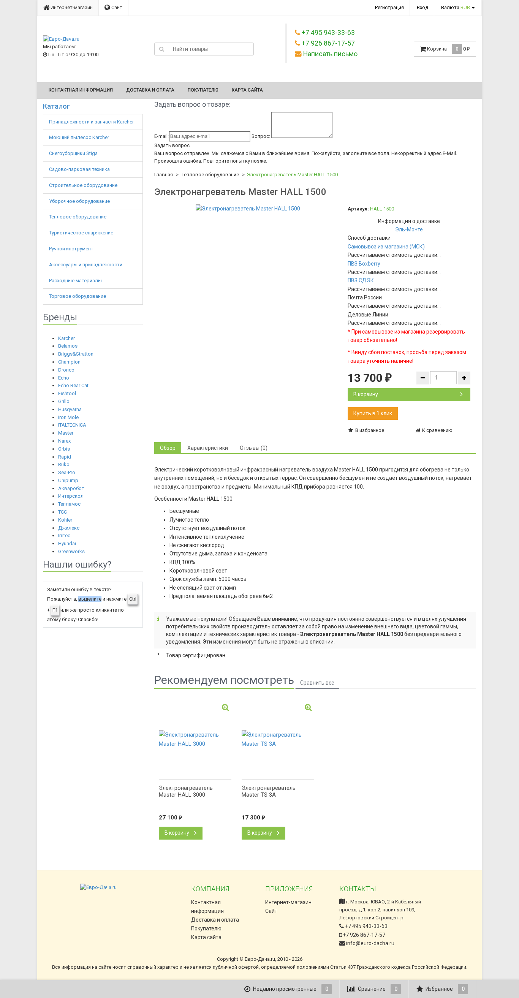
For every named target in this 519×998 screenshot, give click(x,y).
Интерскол (71, 496)
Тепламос (69, 504)
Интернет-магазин (71, 7)
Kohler (65, 520)
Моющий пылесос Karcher (79, 137)
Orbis (64, 449)
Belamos (68, 346)
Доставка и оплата (150, 90)
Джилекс (68, 528)
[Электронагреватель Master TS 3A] (278, 739)
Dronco (66, 370)
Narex (64, 441)
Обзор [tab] (168, 448)
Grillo (64, 401)
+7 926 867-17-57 (363, 935)
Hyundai (67, 543)
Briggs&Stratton (75, 354)
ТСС (62, 512)
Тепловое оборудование (78, 217)
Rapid (64, 457)
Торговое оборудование (78, 296)
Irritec (64, 535)
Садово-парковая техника (80, 169)
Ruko (64, 464)
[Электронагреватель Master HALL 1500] (248, 208)
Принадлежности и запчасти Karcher (92, 122)
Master (65, 433)
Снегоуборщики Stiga (73, 153)
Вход (422, 7)
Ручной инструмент (72, 248)
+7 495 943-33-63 (366, 926)
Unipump (68, 480)
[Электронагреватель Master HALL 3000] (195, 739)
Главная (163, 174)
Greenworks (71, 551)
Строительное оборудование (84, 185)
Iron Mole (68, 417)
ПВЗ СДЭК (361, 280)
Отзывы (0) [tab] (253, 448)
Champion (69, 362)
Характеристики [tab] (207, 448)
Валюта (455, 7)
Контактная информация (81, 90)
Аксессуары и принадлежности (86, 264)
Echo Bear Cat (73, 385)
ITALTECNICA (72, 425)
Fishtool (67, 393)
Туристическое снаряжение (81, 233)
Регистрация (389, 7)
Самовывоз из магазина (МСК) (386, 247)
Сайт (116, 7)
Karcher (66, 338)
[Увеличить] (225, 707)
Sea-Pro (66, 472)
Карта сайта (247, 90)
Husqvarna (70, 409)
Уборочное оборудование (80, 201)
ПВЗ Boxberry (364, 264)
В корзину (365, 394)
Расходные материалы (76, 280)
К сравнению (437, 430)
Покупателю (203, 90)
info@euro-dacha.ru (370, 943)
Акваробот (71, 488)
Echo (63, 378)
